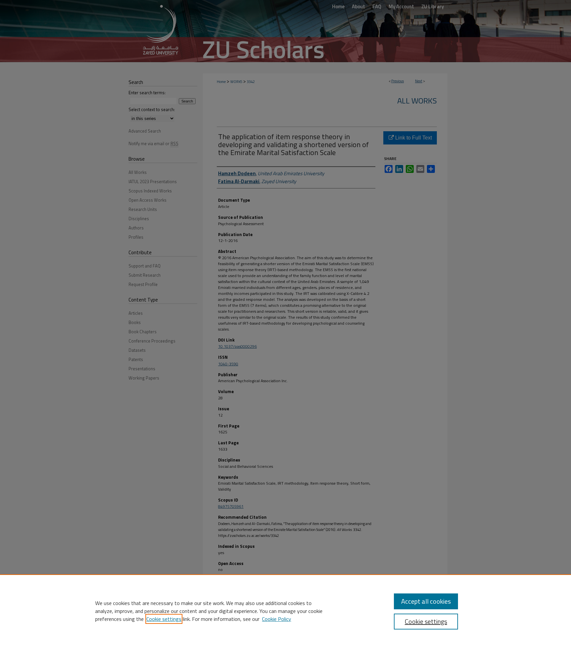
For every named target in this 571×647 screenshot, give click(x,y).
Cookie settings (163, 619)
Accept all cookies (426, 601)
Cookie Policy (276, 619)
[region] (285, 610)
